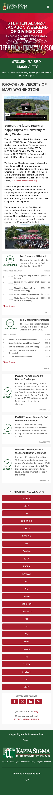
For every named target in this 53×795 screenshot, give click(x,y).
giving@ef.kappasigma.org (26, 719)
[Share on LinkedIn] (30, 701)
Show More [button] (9, 306)
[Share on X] (22, 701)
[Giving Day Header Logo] (15, 6)
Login (26, 779)
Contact (26, 740)
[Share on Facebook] (14, 701)
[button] (38, 701)
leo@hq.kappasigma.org (25, 180)
